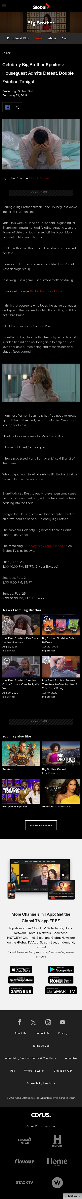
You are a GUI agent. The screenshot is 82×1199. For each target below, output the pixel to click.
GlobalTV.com (39, 178)
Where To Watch (34, 1071)
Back (7, 53)
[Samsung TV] (21, 990)
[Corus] (41, 1114)
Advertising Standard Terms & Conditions (30, 1058)
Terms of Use (41, 1046)
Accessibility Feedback (41, 1083)
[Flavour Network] (25, 1161)
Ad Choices (73, 1196)
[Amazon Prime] (21, 979)
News (39, 38)
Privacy (62, 1033)
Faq (12, 1071)
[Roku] (60, 979)
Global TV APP (63, 1071)
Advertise (71, 1058)
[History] (57, 1140)
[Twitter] (17, 107)
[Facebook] (7, 107)
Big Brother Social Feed (46, 291)
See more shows (41, 825)
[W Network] (57, 1182)
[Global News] (25, 1140)
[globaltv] (41, 6)
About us (20, 1033)
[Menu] (4, 6)
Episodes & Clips (18, 38)
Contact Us (42, 1033)
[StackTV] (25, 1182)
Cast (65, 38)
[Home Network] (57, 1161)
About (52, 38)
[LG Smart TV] (61, 990)
